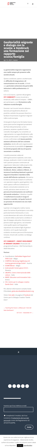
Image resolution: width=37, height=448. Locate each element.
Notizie (15, 60)
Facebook (27, 295)
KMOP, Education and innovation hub (17, 277)
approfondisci (27, 445)
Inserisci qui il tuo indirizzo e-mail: (15, 406)
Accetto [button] (20, 445)
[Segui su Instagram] (18, 386)
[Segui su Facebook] (10, 386)
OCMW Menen (10, 266)
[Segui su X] (14, 386)
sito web (11, 295)
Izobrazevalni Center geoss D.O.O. (16, 268)
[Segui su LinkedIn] (27, 386)
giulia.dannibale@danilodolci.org (23, 291)
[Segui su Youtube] (23, 386)
